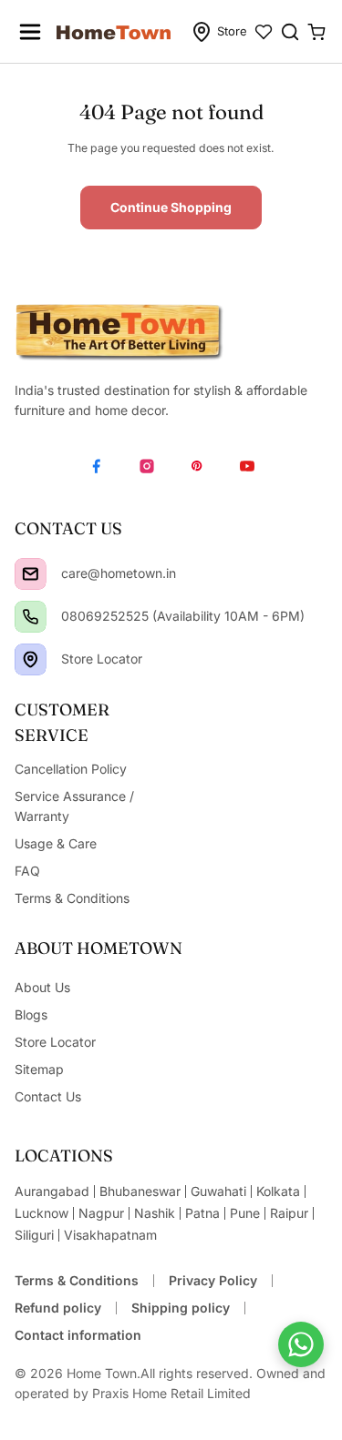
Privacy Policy (213, 1280)
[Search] (290, 32)
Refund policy (58, 1307)
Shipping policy (180, 1307)
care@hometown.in (118, 573)
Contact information (78, 1335)
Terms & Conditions (77, 1280)
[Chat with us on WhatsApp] (301, 1344)
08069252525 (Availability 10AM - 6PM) (183, 616)
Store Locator (101, 658)
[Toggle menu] (30, 31)
